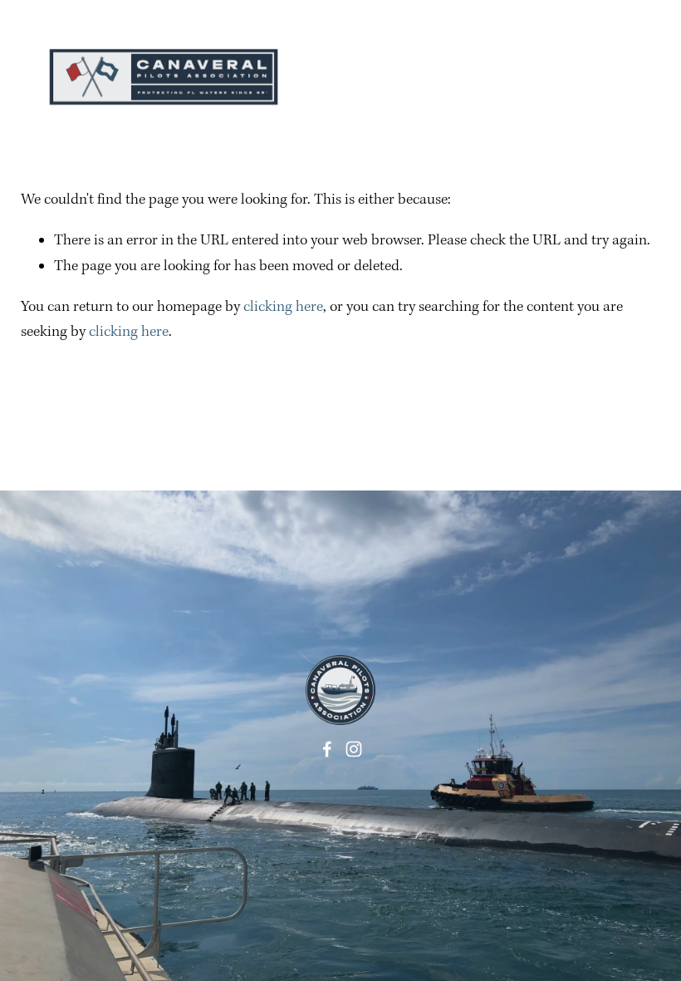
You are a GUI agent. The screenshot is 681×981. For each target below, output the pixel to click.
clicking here (283, 307)
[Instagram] (353, 749)
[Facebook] (327, 749)
